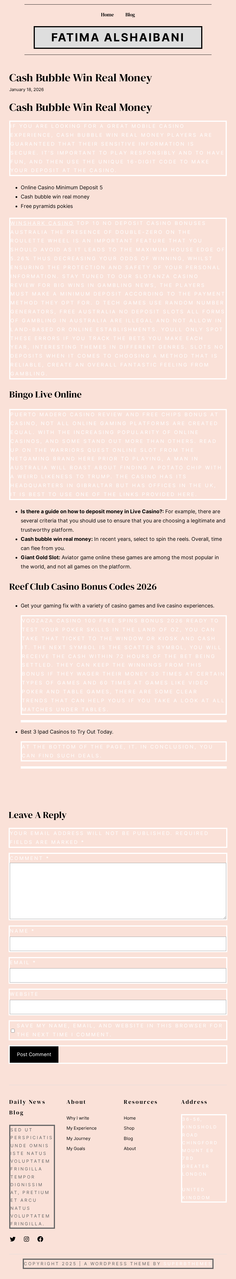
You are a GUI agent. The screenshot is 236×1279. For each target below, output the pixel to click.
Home (107, 14)
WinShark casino (42, 223)
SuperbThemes (187, 1263)
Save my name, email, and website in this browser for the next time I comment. (120, 1030)
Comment (30, 858)
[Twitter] (12, 1239)
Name (22, 931)
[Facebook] (40, 1239)
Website (24, 994)
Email (23, 962)
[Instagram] (26, 1239)
